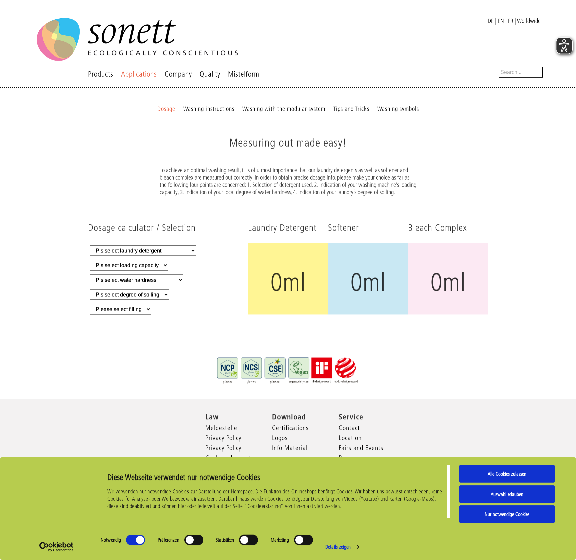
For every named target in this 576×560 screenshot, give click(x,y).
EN (501, 21)
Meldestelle (221, 428)
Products (100, 74)
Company (178, 74)
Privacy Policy (223, 438)
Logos (280, 438)
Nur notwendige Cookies (507, 514)
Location (350, 438)
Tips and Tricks (351, 109)
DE (491, 21)
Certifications (290, 428)
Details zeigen (338, 547)
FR (510, 21)
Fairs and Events (361, 448)
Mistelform (243, 74)
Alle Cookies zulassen (507, 474)
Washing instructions (208, 109)
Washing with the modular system (283, 109)
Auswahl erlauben (507, 494)
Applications (139, 74)
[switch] (193, 540)
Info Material (290, 448)
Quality (210, 74)
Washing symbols (398, 109)
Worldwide (529, 21)
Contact (349, 428)
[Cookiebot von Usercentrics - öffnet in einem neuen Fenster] (56, 547)
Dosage (166, 109)
